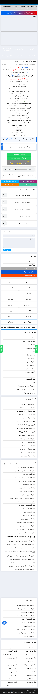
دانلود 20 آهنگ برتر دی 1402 (28, 442)
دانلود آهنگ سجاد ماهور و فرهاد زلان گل (22, 202)
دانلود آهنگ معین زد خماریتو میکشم (26, 522)
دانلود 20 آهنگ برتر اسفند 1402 (27, 435)
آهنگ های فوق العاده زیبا (7, 49)
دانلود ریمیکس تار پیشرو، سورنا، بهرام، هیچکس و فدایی (21, 556)
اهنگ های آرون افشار (30, 651)
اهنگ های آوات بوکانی (30, 654)
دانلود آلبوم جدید (31, 344)
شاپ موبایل (32, 261)
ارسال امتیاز (19, 130)
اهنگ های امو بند (14, 672)
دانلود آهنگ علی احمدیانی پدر (27, 515)
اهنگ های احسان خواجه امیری (10, 654)
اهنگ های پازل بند (31, 682)
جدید (21, 67)
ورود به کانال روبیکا (28, 181)
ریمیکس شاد (31, 337)
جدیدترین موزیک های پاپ (20, 175)
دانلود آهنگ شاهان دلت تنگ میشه (26, 488)
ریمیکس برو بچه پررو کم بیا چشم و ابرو (20, 146)
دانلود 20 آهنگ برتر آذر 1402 (28, 445)
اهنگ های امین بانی (31, 672)
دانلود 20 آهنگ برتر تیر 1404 (28, 404)
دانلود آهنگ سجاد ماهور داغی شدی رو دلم (22, 209)
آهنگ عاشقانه (19, 49)
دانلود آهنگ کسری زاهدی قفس (27, 508)
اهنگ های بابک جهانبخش (30, 678)
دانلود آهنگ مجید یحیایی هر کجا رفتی (26, 608)
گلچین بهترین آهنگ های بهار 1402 (26, 432)
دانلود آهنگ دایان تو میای (29, 626)
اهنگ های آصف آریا (13, 651)
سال (5, 464)
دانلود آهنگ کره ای (30, 365)
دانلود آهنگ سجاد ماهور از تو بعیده (25, 61)
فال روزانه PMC (7, 56)
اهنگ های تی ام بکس (30, 685)
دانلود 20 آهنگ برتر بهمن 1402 (27, 438)
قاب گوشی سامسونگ (29, 272)
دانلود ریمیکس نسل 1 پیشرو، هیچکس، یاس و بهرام (22, 566)
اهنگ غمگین (31, 56)
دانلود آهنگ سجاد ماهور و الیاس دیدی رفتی (22, 223)
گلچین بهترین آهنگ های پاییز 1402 (26, 425)
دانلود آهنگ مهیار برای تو (29, 512)
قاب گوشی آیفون (30, 268)
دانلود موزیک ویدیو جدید (29, 341)
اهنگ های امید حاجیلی (30, 668)
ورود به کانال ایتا (10, 184)
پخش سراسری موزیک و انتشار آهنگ (26, 389)
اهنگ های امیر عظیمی (12, 665)
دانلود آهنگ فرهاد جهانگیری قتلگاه (26, 484)
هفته (16, 464)
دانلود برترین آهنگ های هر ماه (10, 327)
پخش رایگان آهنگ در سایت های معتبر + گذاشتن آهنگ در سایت (19, 13)
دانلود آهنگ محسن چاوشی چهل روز (26, 529)
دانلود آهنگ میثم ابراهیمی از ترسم (26, 467)
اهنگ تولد (19, 56)
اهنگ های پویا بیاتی (13, 682)
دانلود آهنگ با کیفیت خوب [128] (19, 158)
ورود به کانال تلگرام (10, 181)
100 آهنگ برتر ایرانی (29, 368)
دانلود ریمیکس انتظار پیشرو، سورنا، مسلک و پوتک (22, 559)
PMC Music (19, 2)
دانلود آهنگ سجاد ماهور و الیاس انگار (23, 195)
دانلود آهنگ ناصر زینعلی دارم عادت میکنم (24, 477)
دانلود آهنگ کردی (30, 379)
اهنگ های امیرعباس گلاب (29, 665)
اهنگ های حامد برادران (12, 685)
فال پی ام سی (10, 322)
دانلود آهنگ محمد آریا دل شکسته (27, 491)
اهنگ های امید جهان (13, 668)
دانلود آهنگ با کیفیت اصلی (19, 154)
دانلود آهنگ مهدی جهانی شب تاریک (26, 605)
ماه (11, 464)
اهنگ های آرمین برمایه (12, 647)
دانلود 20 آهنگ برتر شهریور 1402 (26, 456)
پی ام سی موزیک (15, 75)
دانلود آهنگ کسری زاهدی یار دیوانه (26, 505)
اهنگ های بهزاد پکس (13, 678)
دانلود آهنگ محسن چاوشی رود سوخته (25, 526)
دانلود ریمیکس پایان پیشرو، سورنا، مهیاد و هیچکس (22, 547)
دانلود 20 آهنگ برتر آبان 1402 (27, 449)
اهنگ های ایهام (14, 675)
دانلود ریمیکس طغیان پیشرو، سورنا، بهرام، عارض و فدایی (20, 544)
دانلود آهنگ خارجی (30, 362)
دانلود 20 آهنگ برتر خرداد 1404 (27, 407)
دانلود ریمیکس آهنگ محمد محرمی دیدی (25, 532)
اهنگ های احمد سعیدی (12, 658)
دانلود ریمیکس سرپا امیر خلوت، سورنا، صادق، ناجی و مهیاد (20, 562)
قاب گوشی (32, 265)
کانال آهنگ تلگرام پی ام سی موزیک (26, 382)
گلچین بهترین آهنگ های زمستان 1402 (25, 421)
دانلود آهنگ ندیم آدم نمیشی (28, 619)
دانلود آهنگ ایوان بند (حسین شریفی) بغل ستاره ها (22, 498)
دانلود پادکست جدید (30, 358)
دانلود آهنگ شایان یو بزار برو (28, 519)
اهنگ (4, 75)
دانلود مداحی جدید (30, 348)
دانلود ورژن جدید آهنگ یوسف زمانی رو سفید (24, 470)
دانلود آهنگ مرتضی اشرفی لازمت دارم (25, 629)
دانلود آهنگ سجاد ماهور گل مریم (24, 216)
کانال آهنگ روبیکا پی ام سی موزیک (26, 386)
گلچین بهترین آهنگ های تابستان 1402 (25, 428)
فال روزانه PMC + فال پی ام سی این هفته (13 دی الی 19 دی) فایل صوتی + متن (20, 536)
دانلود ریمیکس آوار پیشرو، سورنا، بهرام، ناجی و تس (22, 501)
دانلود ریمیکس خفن (30, 351)
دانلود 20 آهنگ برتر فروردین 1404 (26, 414)
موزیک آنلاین (28, 322)
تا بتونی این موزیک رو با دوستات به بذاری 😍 (19, 162)
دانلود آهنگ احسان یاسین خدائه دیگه (26, 615)
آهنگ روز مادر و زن (30, 372)
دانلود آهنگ (26, 67)
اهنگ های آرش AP (31, 647)
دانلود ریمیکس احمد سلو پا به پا (27, 481)
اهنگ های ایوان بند (31, 675)
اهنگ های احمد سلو (31, 658)
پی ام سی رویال (31, 355)
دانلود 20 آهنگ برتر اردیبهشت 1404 (26, 411)
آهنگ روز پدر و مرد (30, 375)
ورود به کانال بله (28, 184)
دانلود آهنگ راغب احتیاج (29, 474)
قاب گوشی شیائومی (30, 275)
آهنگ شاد (31, 49)
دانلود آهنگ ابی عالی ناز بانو (28, 495)
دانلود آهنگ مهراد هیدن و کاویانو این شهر (25, 569)
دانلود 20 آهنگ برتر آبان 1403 (27, 418)
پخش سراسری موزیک (29, 393)
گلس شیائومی (8, 139)
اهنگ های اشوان (14, 661)
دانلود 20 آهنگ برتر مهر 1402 (27, 452)
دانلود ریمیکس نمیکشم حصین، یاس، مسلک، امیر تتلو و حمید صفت (20, 551)
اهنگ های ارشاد (32, 661)
